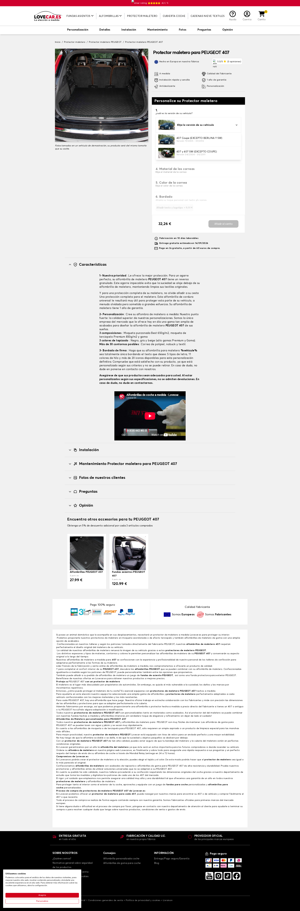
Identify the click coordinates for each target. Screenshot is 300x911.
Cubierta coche (174, 16)
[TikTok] (227, 876)
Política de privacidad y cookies (143, 900)
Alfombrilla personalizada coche (121, 858)
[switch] (78, 30)
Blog (156, 863)
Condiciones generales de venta (105, 900)
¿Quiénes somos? (61, 858)
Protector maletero (142, 16)
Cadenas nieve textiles (208, 16)
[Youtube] (209, 876)
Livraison (168, 900)
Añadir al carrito (223, 224)
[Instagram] (218, 876)
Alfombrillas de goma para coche (122, 863)
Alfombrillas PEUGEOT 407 (86, 572)
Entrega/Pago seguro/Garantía (171, 858)
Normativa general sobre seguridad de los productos (72, 865)
